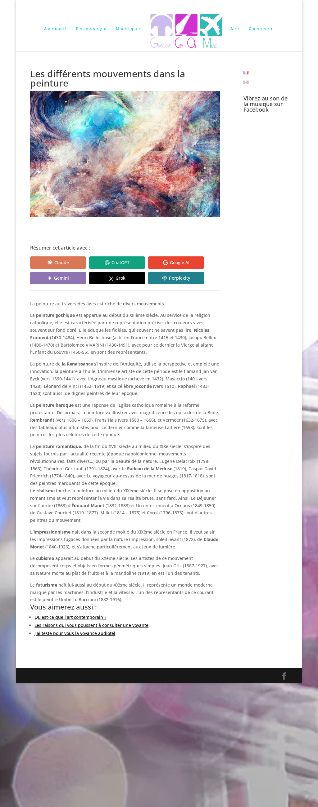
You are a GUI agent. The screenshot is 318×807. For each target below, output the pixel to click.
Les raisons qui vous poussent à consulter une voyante (91, 625)
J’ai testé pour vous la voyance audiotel (74, 633)
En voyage (92, 29)
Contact (261, 29)
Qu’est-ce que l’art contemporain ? (70, 617)
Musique (129, 29)
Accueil (56, 29)
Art (235, 29)
